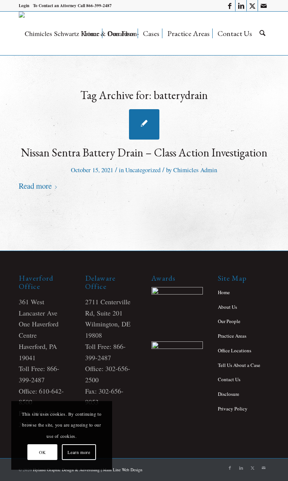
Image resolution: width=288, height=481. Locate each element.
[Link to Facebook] (229, 5)
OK (42, 452)
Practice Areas (232, 335)
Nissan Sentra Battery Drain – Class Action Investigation (144, 152)
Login (24, 6)
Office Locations (234, 350)
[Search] (262, 33)
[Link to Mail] (263, 5)
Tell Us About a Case (239, 365)
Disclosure (228, 394)
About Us (227, 307)
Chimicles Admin (195, 169)
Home (224, 292)
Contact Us (229, 379)
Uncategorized (142, 169)
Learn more (79, 452)
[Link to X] (252, 5)
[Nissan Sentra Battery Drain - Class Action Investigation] (144, 124)
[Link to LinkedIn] (241, 5)
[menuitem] (24, 6)
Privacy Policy (233, 408)
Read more (35, 185)
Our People (229, 321)
